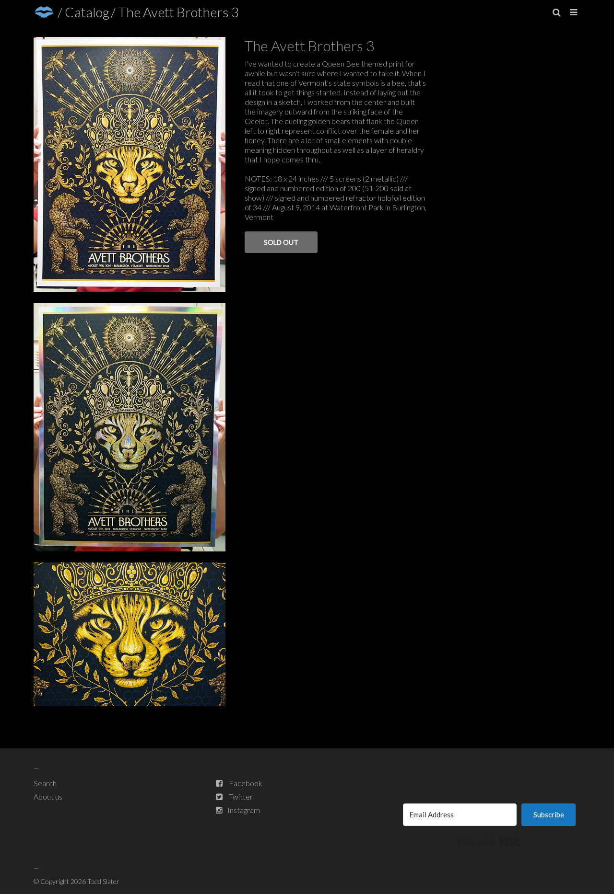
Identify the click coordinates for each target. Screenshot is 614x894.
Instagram (243, 809)
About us (48, 796)
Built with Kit (489, 841)
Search (45, 783)
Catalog (87, 12)
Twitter (241, 796)
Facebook (245, 783)
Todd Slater (103, 881)
